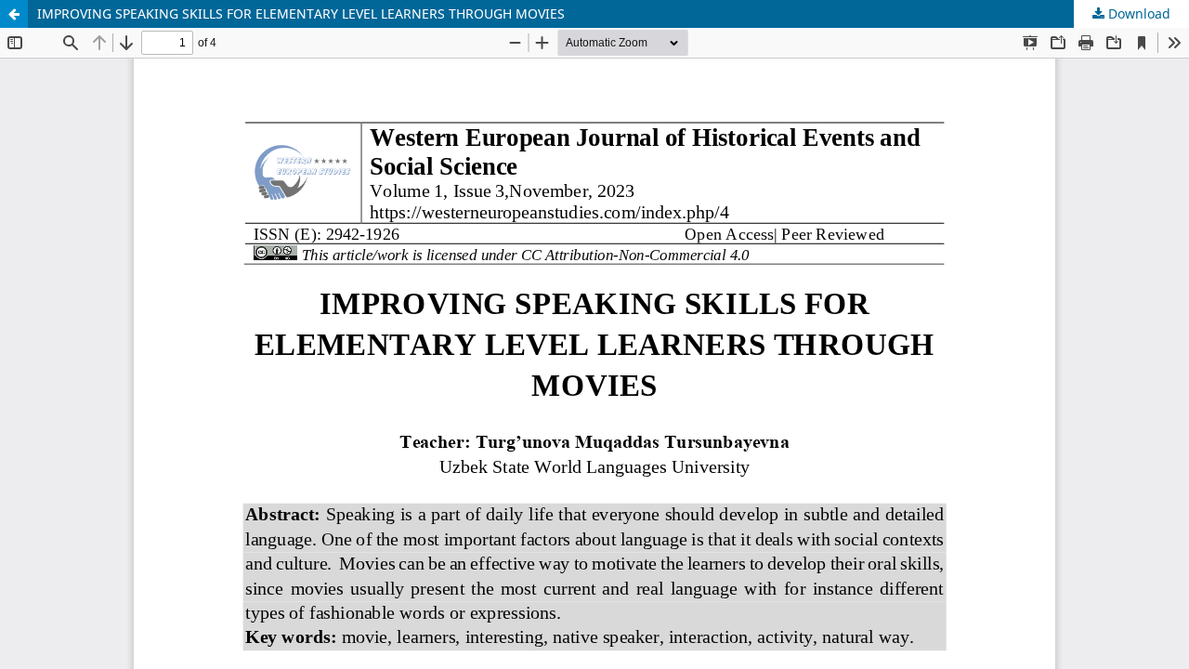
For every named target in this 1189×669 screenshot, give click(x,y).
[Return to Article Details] (14, 14)
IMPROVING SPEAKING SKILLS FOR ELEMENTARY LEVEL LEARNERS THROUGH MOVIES (301, 13)
